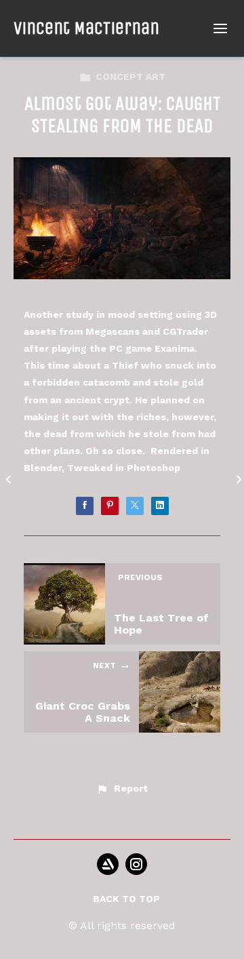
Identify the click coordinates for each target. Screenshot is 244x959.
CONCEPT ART (130, 76)
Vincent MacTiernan (86, 28)
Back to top (126, 898)
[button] (121, 788)
